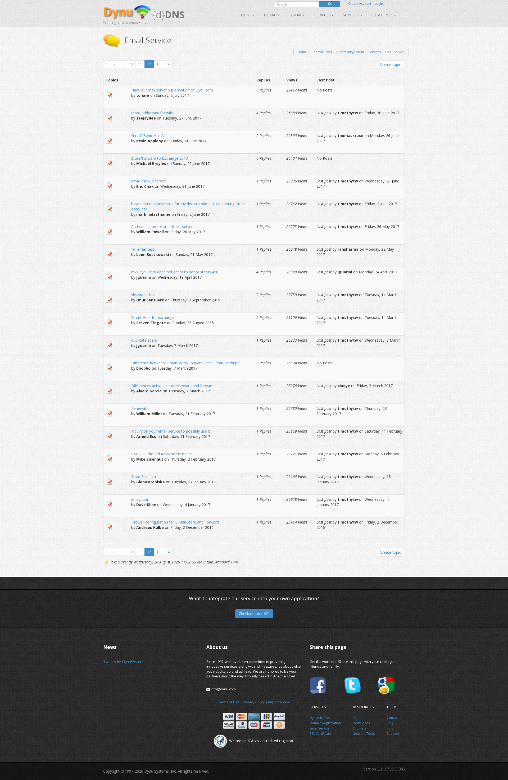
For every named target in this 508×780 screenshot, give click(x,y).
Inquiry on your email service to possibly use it (170, 431)
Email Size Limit (144, 476)
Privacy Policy (254, 702)
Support (351, 14)
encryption (140, 499)
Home (302, 52)
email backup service (149, 180)
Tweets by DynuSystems (124, 661)
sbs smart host (144, 294)
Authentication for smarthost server (162, 226)
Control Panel (321, 52)
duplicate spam (144, 340)
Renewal (138, 408)
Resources (382, 14)
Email (296, 14)
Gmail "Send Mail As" (149, 135)
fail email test (142, 249)
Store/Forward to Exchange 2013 (159, 158)
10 (131, 64)
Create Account (359, 3)
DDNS (246, 14)
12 (149, 64)
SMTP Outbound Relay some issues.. (162, 453)
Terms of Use (228, 702)
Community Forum (350, 52)
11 (140, 64)
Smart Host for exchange (152, 317)
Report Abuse (279, 702)
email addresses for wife (152, 112)
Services (375, 52)
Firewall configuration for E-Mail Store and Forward (175, 522)
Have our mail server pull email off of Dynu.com (172, 90)
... (122, 64)
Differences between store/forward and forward (172, 385)
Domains (273, 14)
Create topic (390, 64)
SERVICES (322, 14)
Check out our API (254, 613)
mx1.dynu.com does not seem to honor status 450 (174, 271)
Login (379, 3)
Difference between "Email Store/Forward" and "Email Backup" (185, 362)
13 (158, 64)
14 (168, 64)
